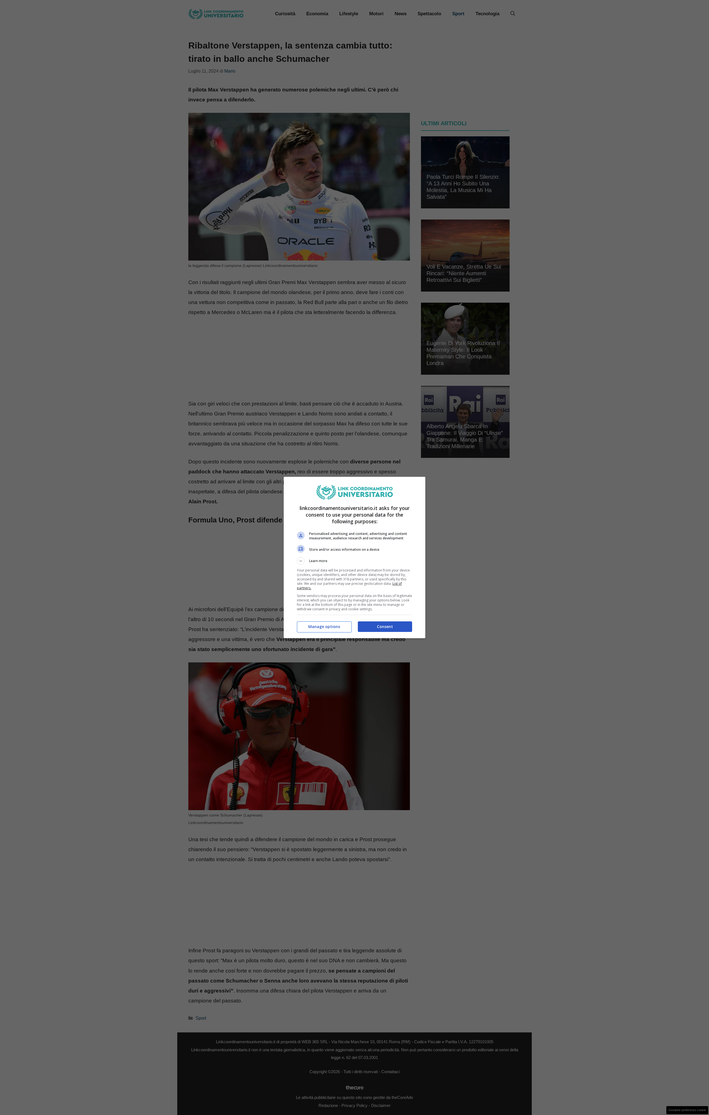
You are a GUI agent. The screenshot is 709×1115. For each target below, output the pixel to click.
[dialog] (354, 557)
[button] (354, 561)
